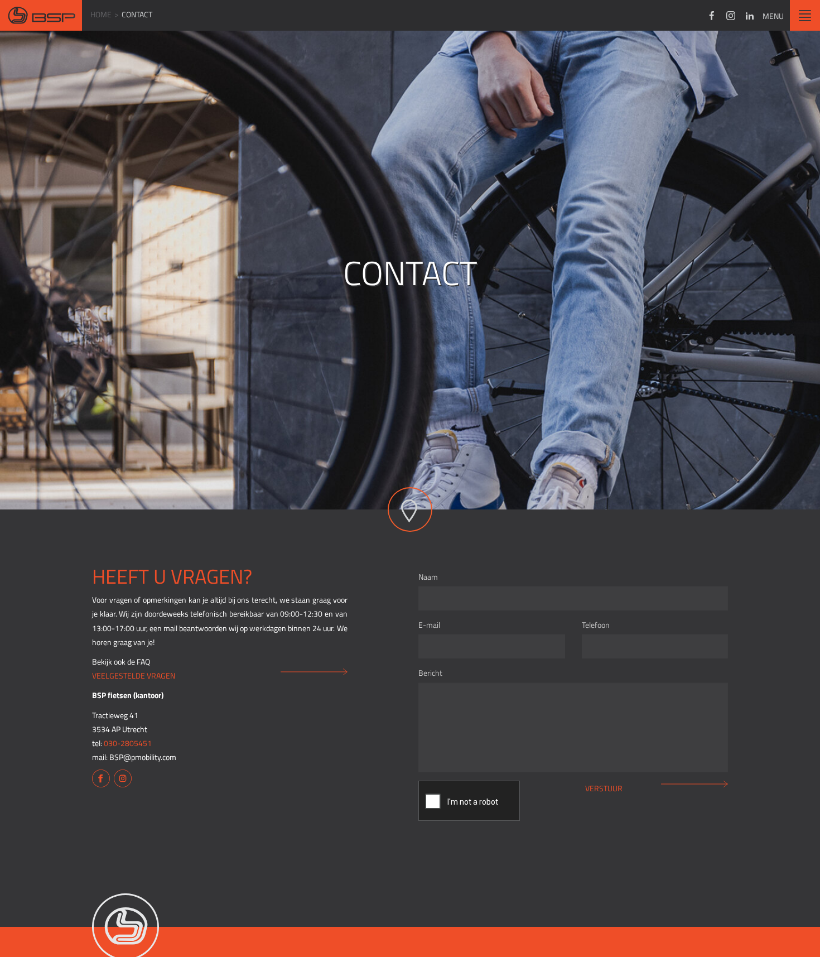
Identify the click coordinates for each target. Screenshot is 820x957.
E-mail (429, 625)
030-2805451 (128, 743)
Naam (428, 577)
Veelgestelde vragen (133, 675)
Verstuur (604, 788)
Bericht (430, 673)
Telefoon (596, 625)
